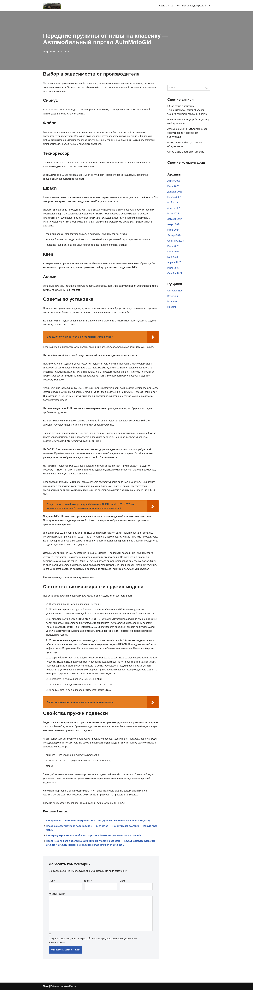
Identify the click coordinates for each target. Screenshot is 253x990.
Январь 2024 (174, 235)
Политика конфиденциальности (193, 5)
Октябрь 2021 (174, 273)
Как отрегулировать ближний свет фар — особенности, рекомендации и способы (94, 835)
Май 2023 (172, 257)
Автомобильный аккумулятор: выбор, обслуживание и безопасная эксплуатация (187, 133)
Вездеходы (173, 296)
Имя (52, 880)
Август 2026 (173, 181)
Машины (172, 301)
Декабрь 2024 (174, 219)
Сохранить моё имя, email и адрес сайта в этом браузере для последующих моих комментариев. (93, 940)
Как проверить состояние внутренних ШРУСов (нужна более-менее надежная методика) (98, 820)
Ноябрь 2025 (174, 197)
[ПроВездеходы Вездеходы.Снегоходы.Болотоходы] (52, 6)
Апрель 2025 (174, 208)
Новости (172, 307)
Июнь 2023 (173, 251)
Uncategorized (175, 290)
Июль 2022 (173, 268)
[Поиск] (206, 88)
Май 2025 (172, 202)
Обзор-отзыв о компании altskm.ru (185, 151)
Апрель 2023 (174, 262)
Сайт (122, 880)
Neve (46, 986)
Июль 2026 (173, 186)
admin (52, 51)
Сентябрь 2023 (175, 240)
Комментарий (57, 894)
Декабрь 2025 (174, 191)
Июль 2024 (173, 230)
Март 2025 (173, 213)
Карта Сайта (166, 5)
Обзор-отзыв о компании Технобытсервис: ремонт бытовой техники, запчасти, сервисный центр (187, 110)
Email (88, 880)
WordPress (70, 986)
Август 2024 (173, 224)
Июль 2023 (173, 246)
